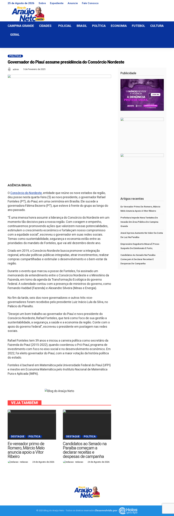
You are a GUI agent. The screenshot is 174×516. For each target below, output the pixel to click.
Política (99, 26)
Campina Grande (21, 26)
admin (16, 69)
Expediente (57, 3)
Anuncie (73, 3)
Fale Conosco (90, 3)
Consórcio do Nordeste (26, 193)
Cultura (157, 26)
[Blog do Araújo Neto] (87, 491)
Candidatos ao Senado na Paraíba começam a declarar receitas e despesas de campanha (85, 450)
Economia (119, 26)
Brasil (82, 26)
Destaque (17, 436)
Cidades (45, 26)
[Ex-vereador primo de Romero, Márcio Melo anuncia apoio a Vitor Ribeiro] (32, 425)
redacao (24, 462)
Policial (65, 26)
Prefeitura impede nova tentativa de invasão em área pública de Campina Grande (139, 221)
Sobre (42, 3)
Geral (15, 34)
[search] (162, 43)
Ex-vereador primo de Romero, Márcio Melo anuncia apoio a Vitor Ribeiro (26, 450)
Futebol (138, 26)
